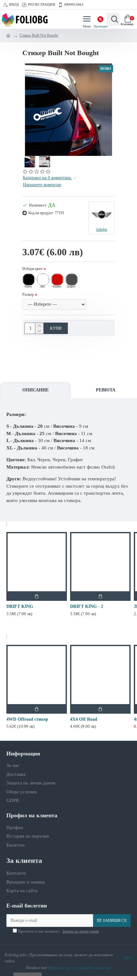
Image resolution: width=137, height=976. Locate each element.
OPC (127, 957)
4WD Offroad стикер (27, 719)
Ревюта (105, 390)
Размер (28, 294)
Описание (35, 390)
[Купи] (36, 596)
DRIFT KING (19, 606)
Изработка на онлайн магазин (80, 967)
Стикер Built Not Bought (38, 35)
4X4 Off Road (83, 719)
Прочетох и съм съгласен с (58, 931)
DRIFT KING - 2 (86, 606)
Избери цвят (32, 268)
